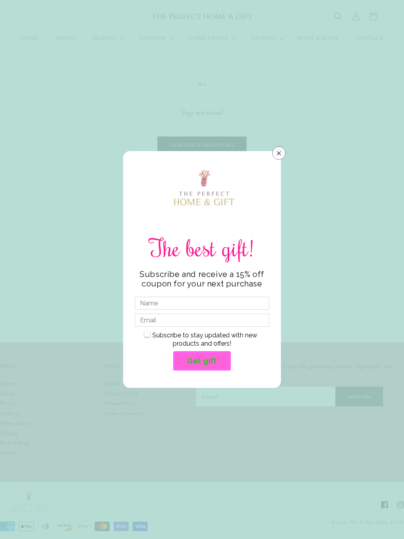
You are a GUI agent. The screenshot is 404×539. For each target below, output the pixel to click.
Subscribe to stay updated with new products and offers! (204, 339)
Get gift (202, 360)
